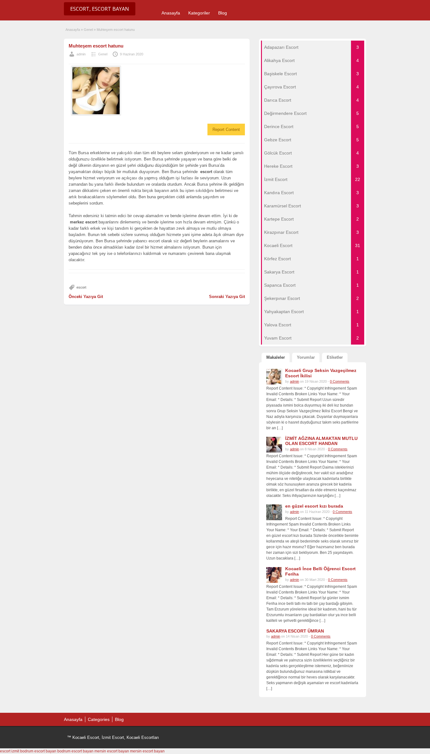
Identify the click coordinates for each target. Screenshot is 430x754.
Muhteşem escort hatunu (96, 45)
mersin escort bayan (111, 751)
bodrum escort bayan (38, 751)
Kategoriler (199, 12)
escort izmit (9, 751)
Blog (222, 12)
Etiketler (335, 357)
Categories (99, 719)
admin (81, 54)
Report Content (226, 129)
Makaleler (275, 357)
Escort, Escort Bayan (99, 8)
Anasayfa (170, 12)
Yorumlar (306, 357)
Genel (88, 29)
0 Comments (339, 381)
